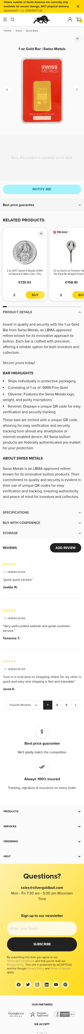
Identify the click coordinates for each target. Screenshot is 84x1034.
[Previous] (7, 89)
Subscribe (42, 944)
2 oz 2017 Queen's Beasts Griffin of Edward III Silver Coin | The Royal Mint (25, 272)
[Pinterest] (65, 984)
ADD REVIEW (66, 548)
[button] (42, 205)
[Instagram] (37, 984)
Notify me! (42, 189)
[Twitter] (28, 984)
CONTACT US (33, 10)
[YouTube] (56, 984)
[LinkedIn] (46, 984)
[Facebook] (18, 984)
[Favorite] (77, 38)
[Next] (77, 89)
